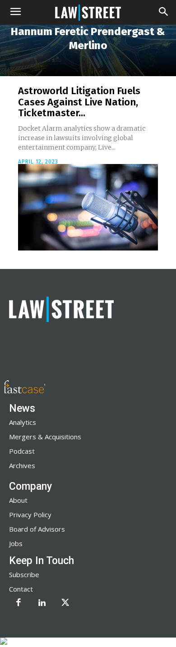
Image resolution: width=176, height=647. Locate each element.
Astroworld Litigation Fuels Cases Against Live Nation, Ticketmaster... (79, 101)
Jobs (16, 543)
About (18, 500)
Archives (22, 465)
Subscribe (24, 574)
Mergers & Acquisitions (45, 436)
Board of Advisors (37, 528)
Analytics (22, 422)
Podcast (22, 451)
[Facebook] (18, 603)
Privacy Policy (30, 514)
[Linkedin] (41, 603)
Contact (21, 588)
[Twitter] (65, 603)
